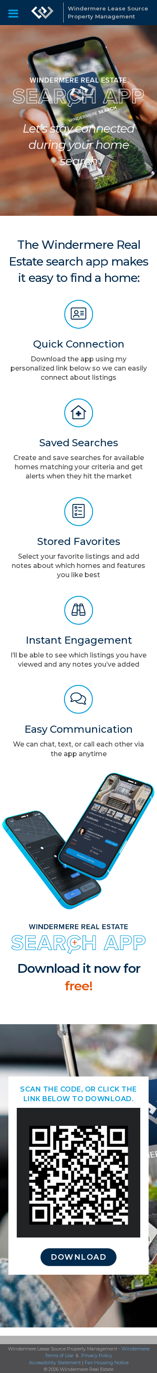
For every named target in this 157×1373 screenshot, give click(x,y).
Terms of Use (59, 1355)
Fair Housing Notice (107, 1362)
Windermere (135, 1349)
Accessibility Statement (55, 1362)
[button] (78, 1257)
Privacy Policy (96, 1355)
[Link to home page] (42, 12)
